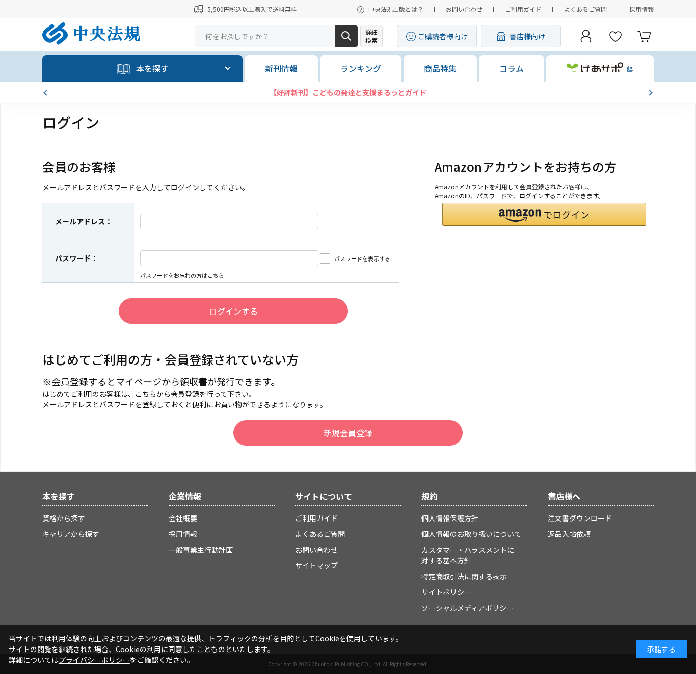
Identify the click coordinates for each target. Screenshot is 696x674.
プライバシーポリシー (94, 660)
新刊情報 (281, 68)
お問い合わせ (464, 9)
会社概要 (183, 518)
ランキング (360, 68)
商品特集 (440, 68)
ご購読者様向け (443, 36)
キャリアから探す (70, 534)
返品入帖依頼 (569, 534)
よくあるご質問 (585, 9)
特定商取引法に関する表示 (464, 576)
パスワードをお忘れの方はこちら (182, 275)
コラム (511, 68)
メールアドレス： (83, 221)
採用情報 (641, 9)
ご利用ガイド (523, 9)
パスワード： (76, 258)
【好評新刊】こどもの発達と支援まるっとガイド (348, 92)
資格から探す (63, 518)
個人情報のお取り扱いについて (471, 534)
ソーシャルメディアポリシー (467, 608)
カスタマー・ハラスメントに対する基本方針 (467, 555)
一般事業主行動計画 (201, 550)
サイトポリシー (446, 592)
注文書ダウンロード (580, 518)
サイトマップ (316, 565)
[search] (346, 36)
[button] (46, 93)
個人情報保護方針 (449, 518)
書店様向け (527, 36)
